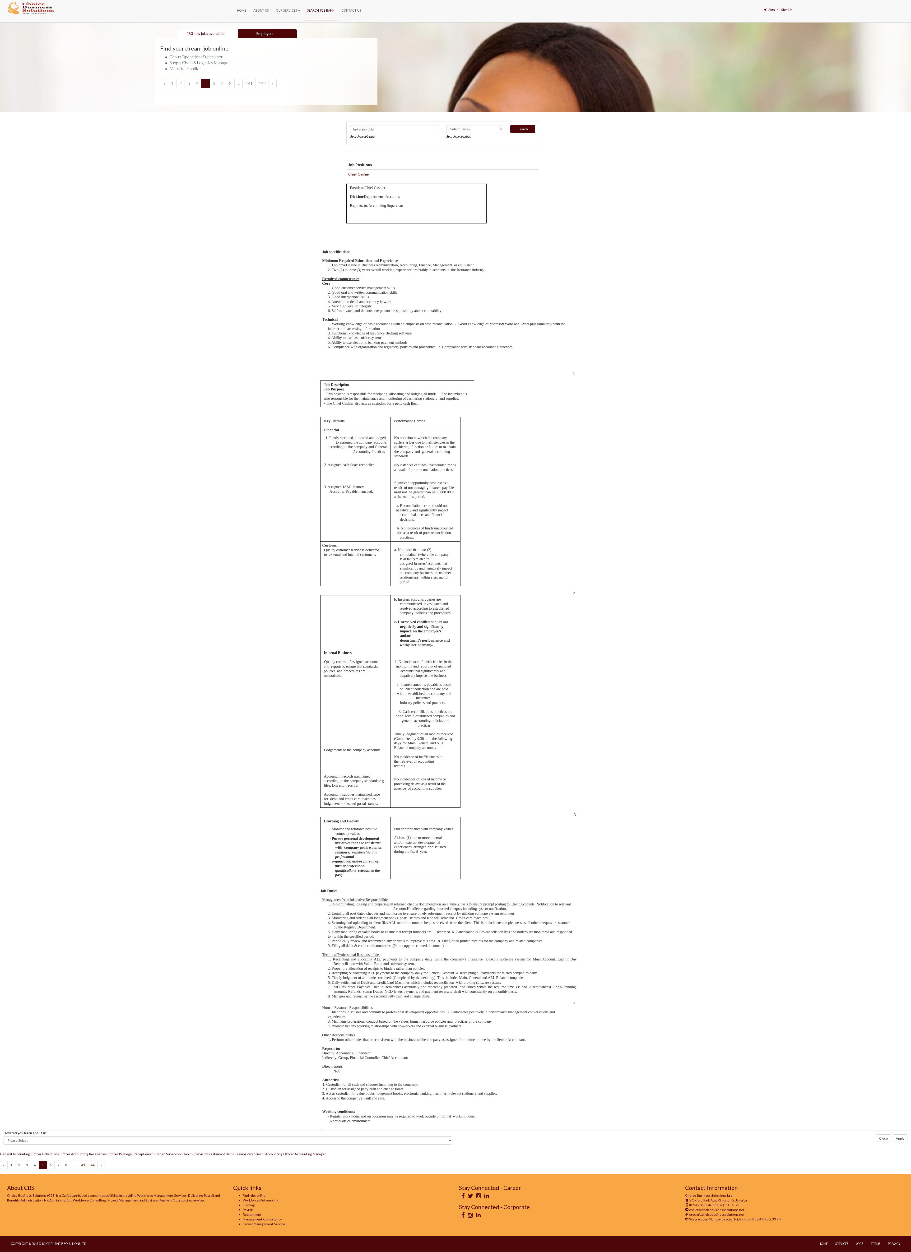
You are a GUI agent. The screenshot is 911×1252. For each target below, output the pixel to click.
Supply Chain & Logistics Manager (200, 62)
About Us (261, 10)
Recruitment (252, 1214)
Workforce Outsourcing (260, 1200)
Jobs (859, 1244)
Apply (900, 1138)
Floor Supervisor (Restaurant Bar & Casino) (214, 1154)
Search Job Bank (320, 10)
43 (83, 1165)
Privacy (894, 1244)
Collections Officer (56, 1154)
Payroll (248, 1210)
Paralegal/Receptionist (136, 1154)
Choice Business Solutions (31, 8)
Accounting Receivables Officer (94, 1154)
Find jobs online (254, 1195)
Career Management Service (264, 1224)
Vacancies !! (255, 1154)
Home (241, 10)
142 (262, 83)
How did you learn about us (25, 1133)
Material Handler (185, 68)
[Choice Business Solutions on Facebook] (463, 1197)
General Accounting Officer (20, 1154)
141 (249, 83)
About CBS (20, 1187)
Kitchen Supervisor (167, 1154)
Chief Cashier (359, 174)
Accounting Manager (310, 1154)
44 (93, 1165)
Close (883, 1138)
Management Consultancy (262, 1219)
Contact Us (351, 10)
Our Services (287, 10)
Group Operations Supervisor (196, 56)
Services (841, 1244)
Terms (875, 1244)
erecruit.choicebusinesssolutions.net (716, 1214)
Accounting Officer (279, 1154)
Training (249, 1205)
